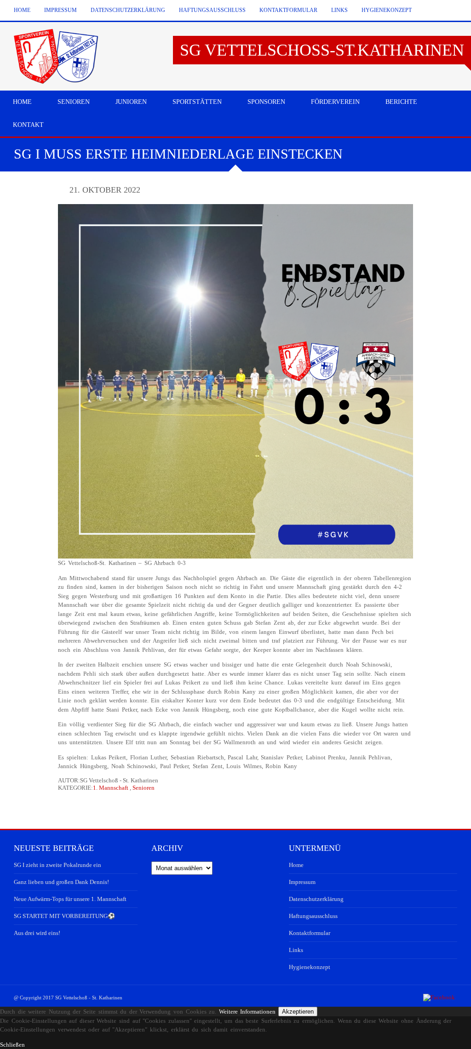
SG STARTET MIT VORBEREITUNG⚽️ (64, 915)
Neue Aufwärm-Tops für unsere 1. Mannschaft (70, 898)
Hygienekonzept (387, 10)
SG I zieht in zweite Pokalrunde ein (57, 864)
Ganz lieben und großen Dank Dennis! (61, 881)
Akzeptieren (298, 1011)
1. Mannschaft (110, 787)
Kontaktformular (288, 10)
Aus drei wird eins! (37, 932)
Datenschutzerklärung (128, 10)
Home (22, 10)
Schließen (12, 1044)
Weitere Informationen (247, 1011)
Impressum (60, 10)
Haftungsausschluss (212, 10)
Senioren (143, 787)
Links (339, 10)
